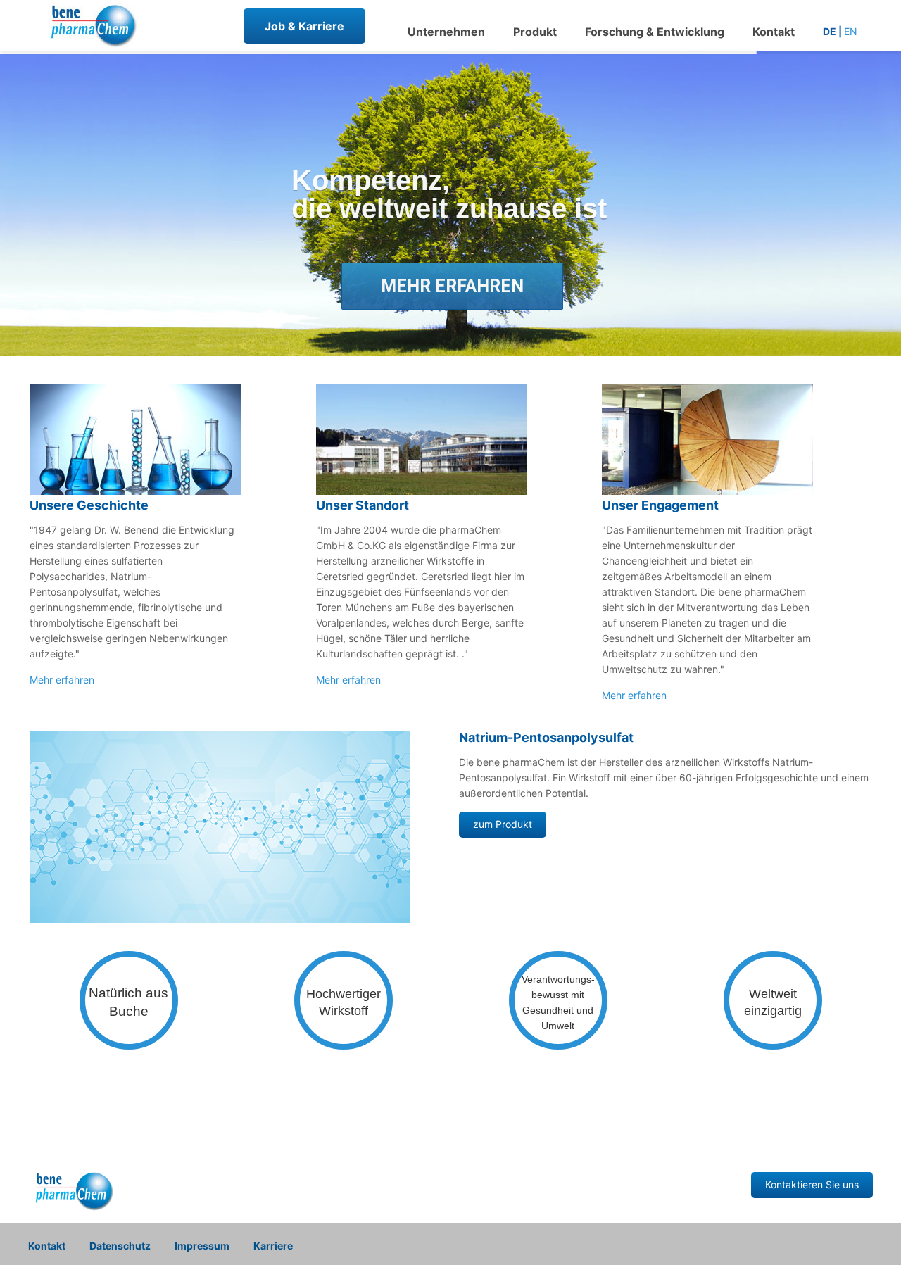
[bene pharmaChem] (91, 45)
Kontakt (46, 1246)
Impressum (202, 1246)
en (850, 31)
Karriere (273, 1246)
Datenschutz (120, 1246)
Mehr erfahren (62, 680)
